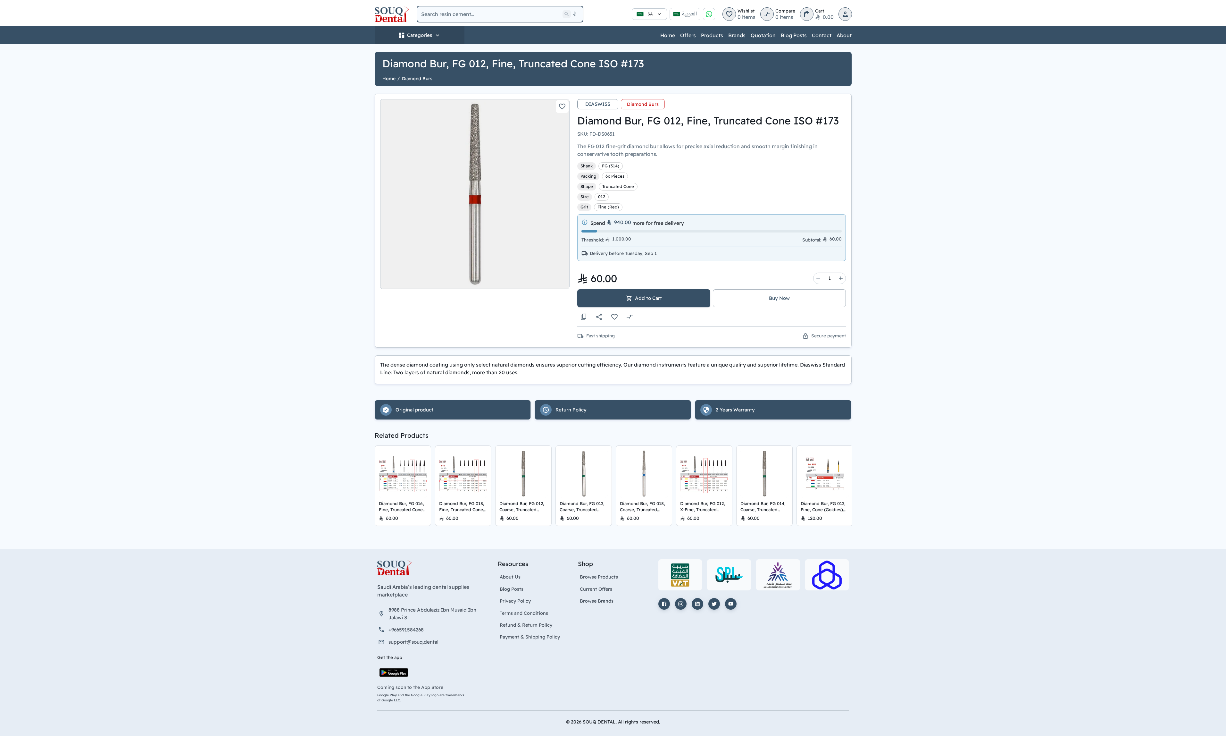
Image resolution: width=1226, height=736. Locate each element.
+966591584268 (406, 630)
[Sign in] (845, 14)
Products (712, 35)
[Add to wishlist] (562, 106)
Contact (821, 35)
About (844, 35)
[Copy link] (583, 316)
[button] (729, 14)
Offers (688, 35)
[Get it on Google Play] (393, 672)
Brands (737, 35)
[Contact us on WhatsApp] (709, 14)
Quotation (763, 35)
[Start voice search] (575, 14)
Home (667, 35)
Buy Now (779, 298)
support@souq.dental (413, 642)
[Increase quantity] (841, 278)
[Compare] (629, 316)
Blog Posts (794, 35)
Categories (419, 35)
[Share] (599, 316)
